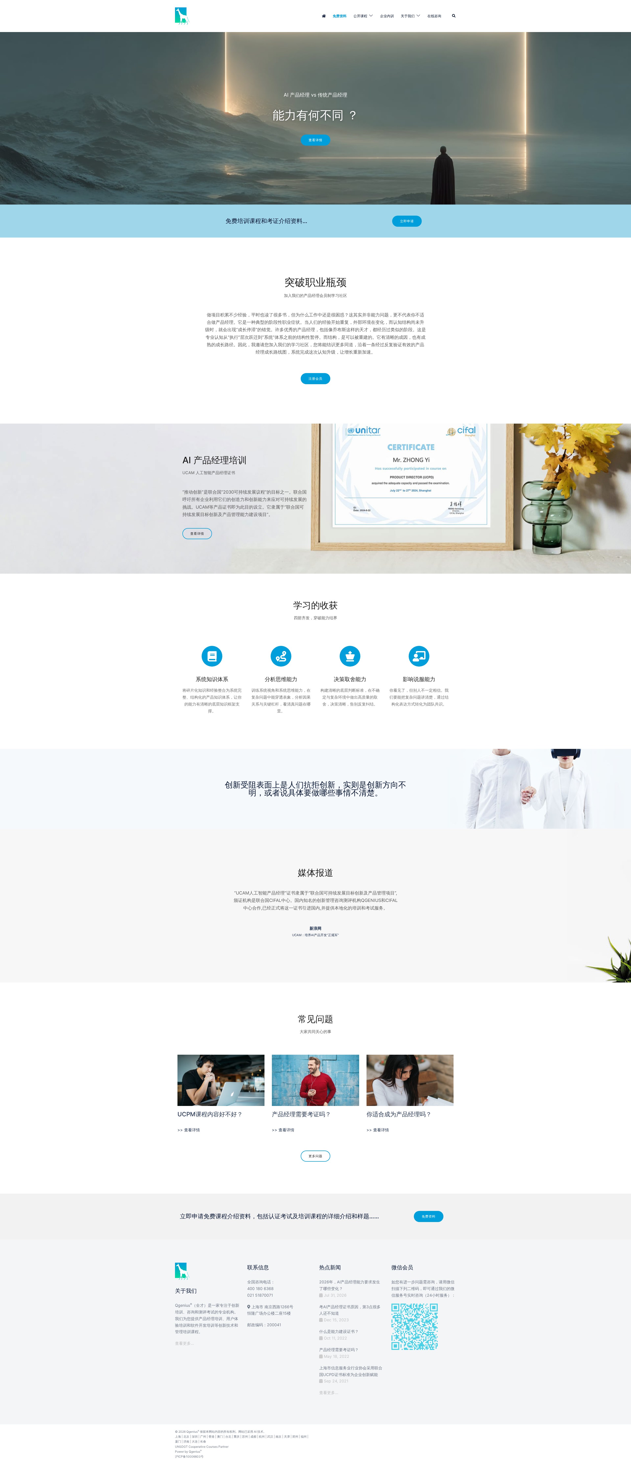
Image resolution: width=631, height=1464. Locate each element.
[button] (454, 16)
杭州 (262, 1436)
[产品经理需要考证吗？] (315, 1080)
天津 (287, 1436)
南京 (278, 1436)
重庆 (237, 1436)
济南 (186, 1441)
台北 (228, 1436)
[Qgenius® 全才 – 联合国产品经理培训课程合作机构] (182, 15)
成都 (253, 1436)
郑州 (295, 1436)
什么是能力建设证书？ (339, 1331)
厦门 (178, 1441)
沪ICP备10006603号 (189, 1456)
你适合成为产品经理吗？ (399, 1114)
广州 (203, 1436)
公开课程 (360, 16)
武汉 (270, 1436)
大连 (195, 1441)
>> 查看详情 (188, 1129)
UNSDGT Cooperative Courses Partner (201, 1446)
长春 (203, 1441)
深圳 (195, 1436)
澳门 (220, 1436)
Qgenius (192, 1431)
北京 (186, 1436)
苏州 (245, 1436)
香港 (211, 1436)
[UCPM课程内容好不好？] (220, 1080)
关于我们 (408, 16)
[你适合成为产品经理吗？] (410, 1080)
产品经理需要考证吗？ (301, 1114)
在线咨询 (434, 16)
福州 (304, 1436)
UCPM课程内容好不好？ (210, 1114)
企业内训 (387, 16)
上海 (178, 1436)
